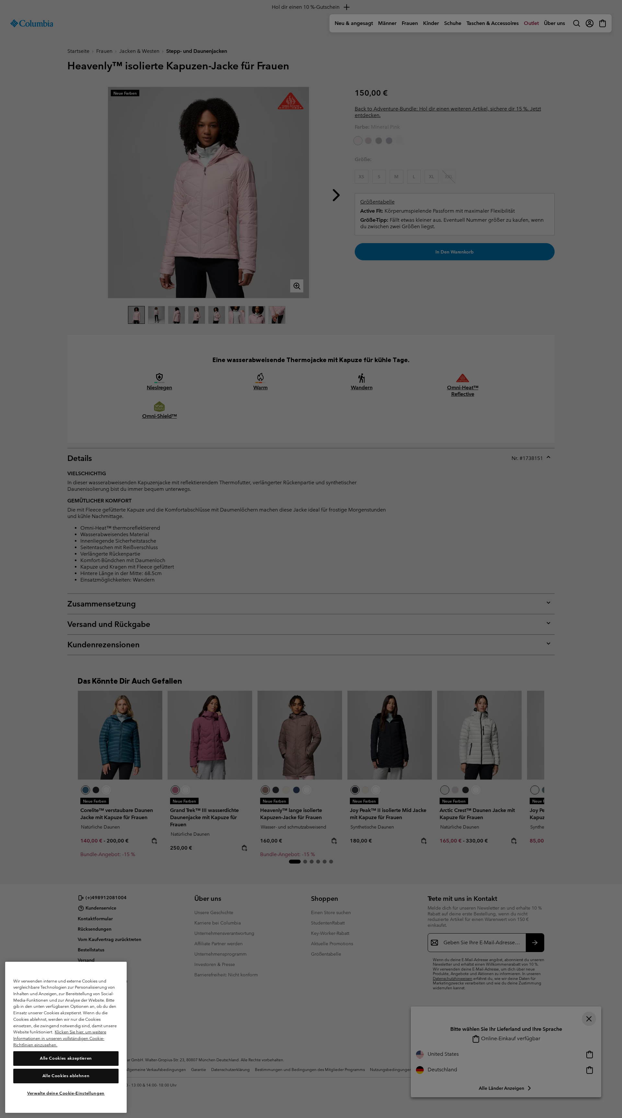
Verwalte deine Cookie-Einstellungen (66, 1093)
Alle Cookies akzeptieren (66, 1058)
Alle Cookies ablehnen (66, 1075)
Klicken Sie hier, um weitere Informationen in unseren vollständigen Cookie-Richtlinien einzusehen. (59, 1038)
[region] (66, 1037)
